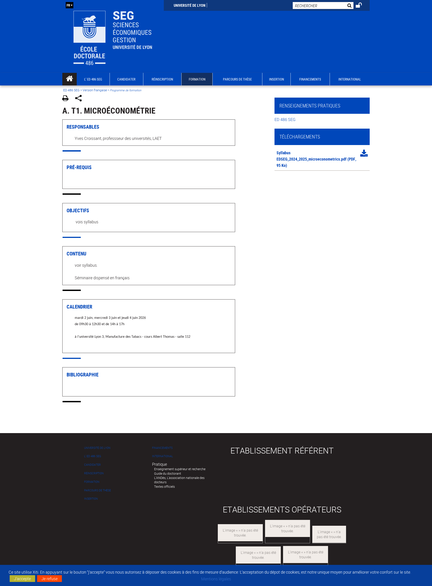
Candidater (92, 465)
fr (68, 5)
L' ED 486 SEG (92, 456)
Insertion (91, 499)
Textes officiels (164, 486)
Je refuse (49, 578)
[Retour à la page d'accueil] (113, 36)
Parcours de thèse (97, 490)
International (162, 456)
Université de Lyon (189, 5)
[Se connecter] (362, 6)
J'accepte (22, 578)
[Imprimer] (67, 99)
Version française (95, 90)
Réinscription (94, 473)
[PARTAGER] (80, 99)
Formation (91, 482)
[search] (323, 5)
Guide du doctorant (167, 473)
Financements (162, 448)
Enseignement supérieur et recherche (179, 469)
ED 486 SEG (71, 90)
